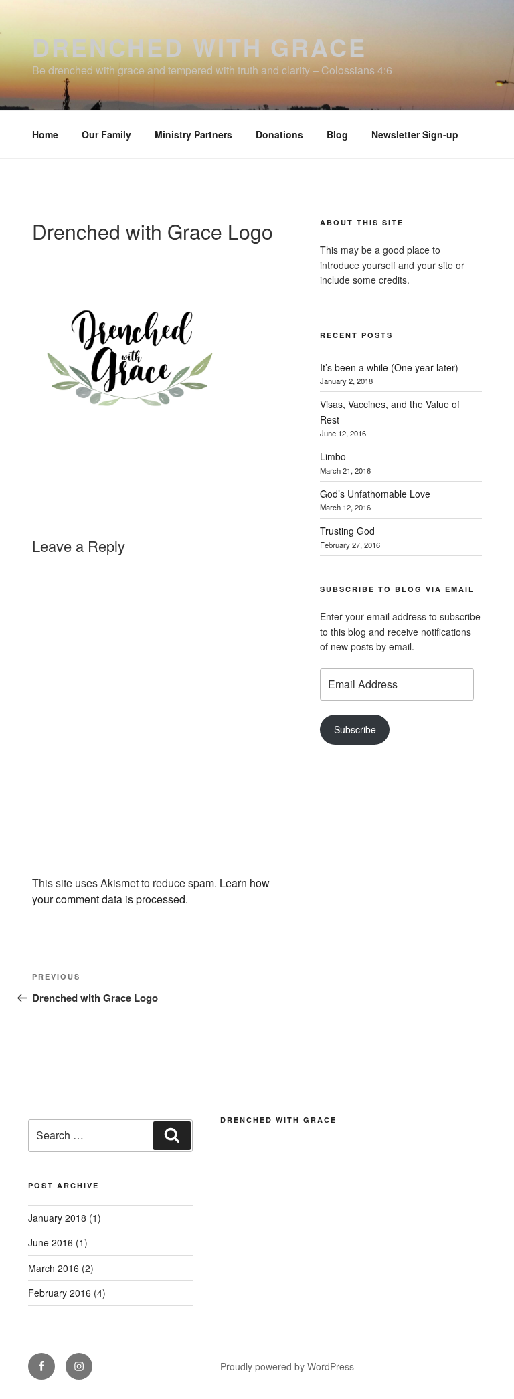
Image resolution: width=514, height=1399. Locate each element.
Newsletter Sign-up (414, 134)
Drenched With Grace (278, 1120)
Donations (279, 134)
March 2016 (53, 1268)
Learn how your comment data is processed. (151, 891)
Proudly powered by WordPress (287, 1366)
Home (45, 134)
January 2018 (57, 1217)
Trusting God (347, 530)
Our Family (106, 134)
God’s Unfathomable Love (375, 493)
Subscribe (355, 729)
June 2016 (50, 1242)
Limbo (333, 456)
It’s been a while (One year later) (389, 367)
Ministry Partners (193, 134)
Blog (337, 134)
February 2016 (59, 1292)
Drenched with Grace (199, 46)
